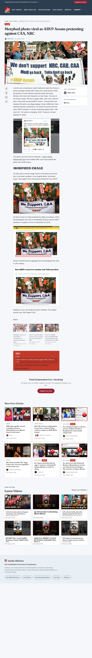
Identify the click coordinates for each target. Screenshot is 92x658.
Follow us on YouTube (79, 490)
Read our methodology (22, 368)
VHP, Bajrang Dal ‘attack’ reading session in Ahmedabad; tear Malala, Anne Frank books (15, 429)
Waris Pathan (35, 104)
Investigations (44, 10)
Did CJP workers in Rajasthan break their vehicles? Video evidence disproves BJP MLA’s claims (45, 429)
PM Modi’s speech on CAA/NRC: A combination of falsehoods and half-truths (19, 338)
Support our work (80, 2)
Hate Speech (58, 10)
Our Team (57, 577)
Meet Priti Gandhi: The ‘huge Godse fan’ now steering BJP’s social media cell (17, 464)
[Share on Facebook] (6, 88)
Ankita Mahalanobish (72, 436)
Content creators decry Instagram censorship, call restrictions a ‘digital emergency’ (17, 513)
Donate (77, 10)
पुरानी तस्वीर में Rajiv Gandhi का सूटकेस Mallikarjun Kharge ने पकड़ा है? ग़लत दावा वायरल (17, 539)
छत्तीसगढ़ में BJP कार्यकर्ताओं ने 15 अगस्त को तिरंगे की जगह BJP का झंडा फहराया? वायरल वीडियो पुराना (45, 539)
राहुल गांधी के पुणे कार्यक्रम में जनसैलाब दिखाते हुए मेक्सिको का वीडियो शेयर (46, 513)
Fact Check (14, 21)
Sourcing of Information (42, 577)
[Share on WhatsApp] (6, 97)
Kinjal (10, 435)
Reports (68, 10)
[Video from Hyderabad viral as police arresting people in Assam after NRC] (36, 328)
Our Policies (27, 577)
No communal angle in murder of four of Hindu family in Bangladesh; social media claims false (74, 429)
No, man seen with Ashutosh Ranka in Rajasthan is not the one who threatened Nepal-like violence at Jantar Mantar (74, 466)
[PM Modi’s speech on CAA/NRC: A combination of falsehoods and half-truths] (20, 328)
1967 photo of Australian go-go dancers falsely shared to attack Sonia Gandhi (73, 539)
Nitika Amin (10, 38)
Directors (67, 577)
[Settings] (85, 9)
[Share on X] (6, 93)
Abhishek (42, 435)
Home (6, 21)
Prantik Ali (40, 472)
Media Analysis (30, 10)
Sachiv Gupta (47, 157)
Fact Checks (17, 10)
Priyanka (48, 435)
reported (34, 261)
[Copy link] (6, 101)
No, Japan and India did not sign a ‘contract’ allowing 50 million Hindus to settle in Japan (45, 466)
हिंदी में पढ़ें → (67, 103)
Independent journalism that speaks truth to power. (22, 2)
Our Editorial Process (12, 577)
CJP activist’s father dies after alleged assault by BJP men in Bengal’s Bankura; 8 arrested (72, 513)
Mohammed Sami (19, 159)
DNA (43, 217)
